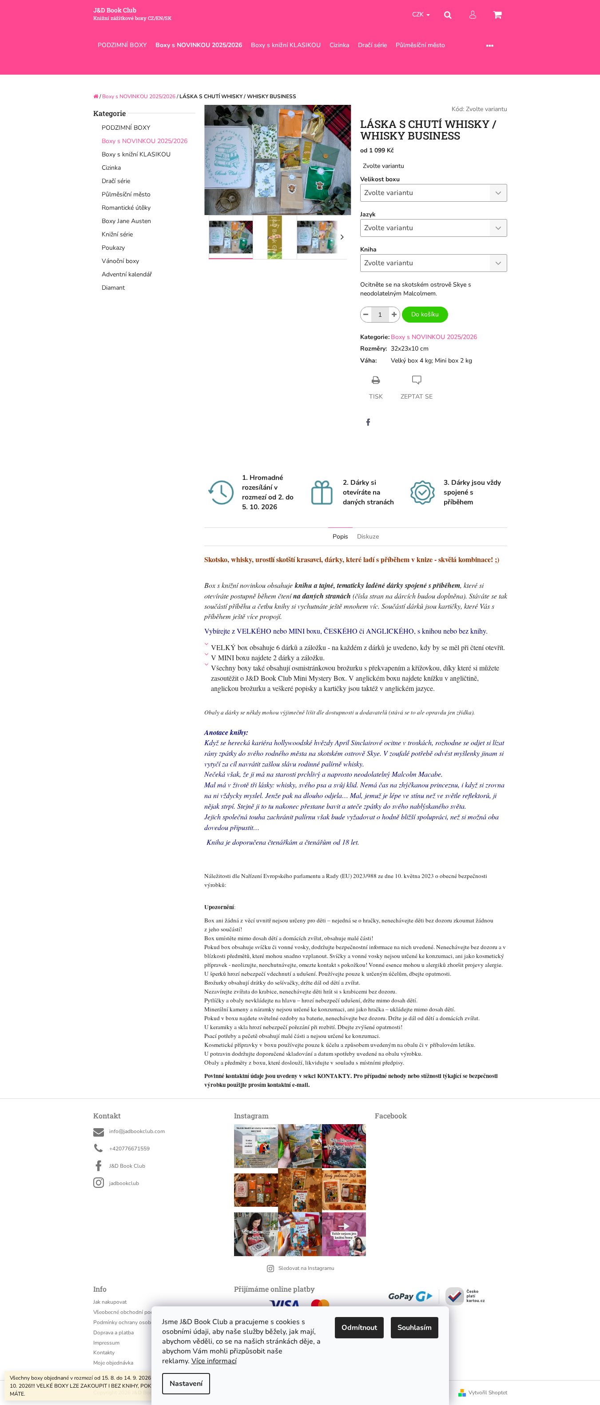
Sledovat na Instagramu (306, 1268)
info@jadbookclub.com (137, 1131)
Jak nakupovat (110, 1301)
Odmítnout (359, 1328)
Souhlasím (414, 1328)
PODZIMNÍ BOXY (126, 128)
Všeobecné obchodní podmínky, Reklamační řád (150, 1312)
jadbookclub (124, 1183)
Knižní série (117, 234)
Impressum (106, 1342)
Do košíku (425, 314)
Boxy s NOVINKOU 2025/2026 (144, 141)
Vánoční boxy (120, 261)
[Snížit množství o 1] (366, 314)
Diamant (113, 287)
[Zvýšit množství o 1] (394, 314)
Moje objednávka (113, 1362)
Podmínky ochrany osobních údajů (134, 1322)
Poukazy (113, 247)
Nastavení (186, 1384)
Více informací (214, 1361)
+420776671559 (129, 1148)
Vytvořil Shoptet (488, 1392)
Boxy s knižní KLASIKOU (136, 154)
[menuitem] (122, 45)
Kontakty (104, 1352)
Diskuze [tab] (368, 536)
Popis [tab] (340, 536)
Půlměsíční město (126, 194)
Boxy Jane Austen (126, 221)
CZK (418, 14)
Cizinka (111, 168)
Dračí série (116, 181)
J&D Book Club (127, 1166)
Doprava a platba (113, 1332)
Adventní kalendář (127, 274)
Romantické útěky (126, 208)
